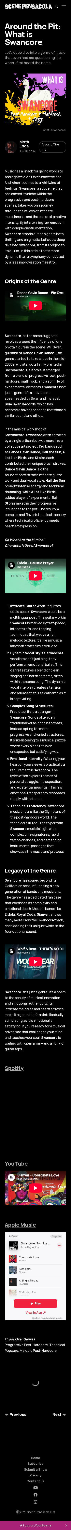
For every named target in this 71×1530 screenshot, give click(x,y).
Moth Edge (24, 144)
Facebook (35, 1495)
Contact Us (35, 1481)
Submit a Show (35, 1469)
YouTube (16, 1163)
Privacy (35, 1475)
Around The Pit (50, 147)
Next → (59, 1414)
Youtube (35, 1488)
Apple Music (20, 1224)
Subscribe (36, 1463)
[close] (66, 1525)
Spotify (14, 1068)
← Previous (15, 1414)
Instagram (35, 1502)
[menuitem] (35, 1458)
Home (35, 1458)
